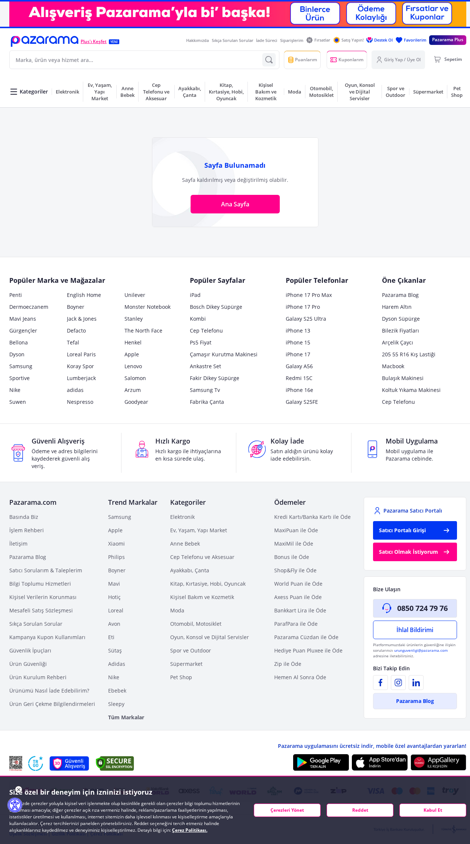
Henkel (133, 342)
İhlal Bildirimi (414, 630)
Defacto (76, 330)
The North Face (143, 330)
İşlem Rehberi (26, 530)
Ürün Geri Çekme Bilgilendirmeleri (52, 703)
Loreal (115, 610)
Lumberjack (81, 378)
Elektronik (182, 516)
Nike (14, 389)
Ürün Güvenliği (28, 663)
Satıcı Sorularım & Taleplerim (45, 570)
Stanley (133, 318)
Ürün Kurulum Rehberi (38, 677)
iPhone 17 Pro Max (309, 294)
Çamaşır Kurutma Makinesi (223, 354)
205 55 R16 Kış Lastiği (408, 354)
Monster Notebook (147, 306)
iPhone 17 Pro (303, 306)
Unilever (134, 294)
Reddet (360, 810)
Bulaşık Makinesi (403, 378)
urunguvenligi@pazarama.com (421, 650)
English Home (84, 294)
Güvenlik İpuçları (30, 650)
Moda (177, 610)
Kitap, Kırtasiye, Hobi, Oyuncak (208, 583)
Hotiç (114, 597)
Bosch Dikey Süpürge (216, 306)
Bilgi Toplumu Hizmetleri (40, 583)
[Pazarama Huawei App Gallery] (438, 762)
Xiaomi (116, 543)
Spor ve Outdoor (190, 650)
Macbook (393, 366)
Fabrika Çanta (207, 401)
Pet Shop (181, 677)
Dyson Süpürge (401, 318)
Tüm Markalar (126, 717)
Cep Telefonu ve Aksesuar (202, 556)
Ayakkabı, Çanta (189, 570)
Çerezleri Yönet (287, 810)
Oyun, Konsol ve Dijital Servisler (209, 637)
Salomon (135, 378)
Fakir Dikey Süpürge (214, 378)
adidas (75, 389)
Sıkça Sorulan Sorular (232, 40)
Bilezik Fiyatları (400, 330)
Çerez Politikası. (189, 830)
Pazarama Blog (400, 294)
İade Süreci (266, 40)
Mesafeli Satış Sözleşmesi (41, 610)
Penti (15, 294)
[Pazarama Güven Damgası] (35, 763)
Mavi (114, 583)
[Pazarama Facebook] (380, 682)
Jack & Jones (82, 318)
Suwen (17, 401)
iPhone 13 (298, 330)
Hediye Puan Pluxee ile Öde (308, 650)
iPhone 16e (299, 389)
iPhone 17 (298, 354)
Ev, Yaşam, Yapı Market (198, 530)
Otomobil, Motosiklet (195, 623)
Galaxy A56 (299, 366)
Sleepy (116, 703)
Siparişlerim (292, 40)
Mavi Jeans (22, 318)
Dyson (17, 354)
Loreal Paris (81, 354)
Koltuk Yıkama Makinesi (411, 389)
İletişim (18, 543)
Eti (111, 637)
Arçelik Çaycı (397, 342)
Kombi (198, 318)
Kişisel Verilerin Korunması (43, 597)
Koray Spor (80, 366)
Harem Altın (397, 306)
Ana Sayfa (235, 204)
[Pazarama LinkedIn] (416, 682)
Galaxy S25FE (302, 401)
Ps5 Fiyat (200, 342)
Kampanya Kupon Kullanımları (47, 637)
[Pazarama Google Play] (321, 762)
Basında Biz (23, 516)
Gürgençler (23, 330)
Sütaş (115, 650)
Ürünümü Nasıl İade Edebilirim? (49, 690)
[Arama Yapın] (269, 59)
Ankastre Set (205, 366)
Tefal (73, 342)
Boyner (75, 306)
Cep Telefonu (206, 330)
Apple (131, 354)
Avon (114, 623)
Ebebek (117, 690)
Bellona (18, 342)
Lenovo (133, 366)
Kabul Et (433, 810)
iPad (195, 294)
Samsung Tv (205, 389)
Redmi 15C (299, 378)
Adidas (116, 663)
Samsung (20, 366)
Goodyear (136, 401)
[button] (44, 41)
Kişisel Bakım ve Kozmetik (202, 597)
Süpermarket (186, 663)
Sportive (19, 378)
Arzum (132, 389)
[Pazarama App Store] (380, 762)
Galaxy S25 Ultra (306, 318)
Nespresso (80, 401)
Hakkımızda (197, 40)
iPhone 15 (298, 342)
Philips (116, 556)
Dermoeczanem (28, 306)
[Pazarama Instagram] (398, 682)
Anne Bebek (185, 543)
